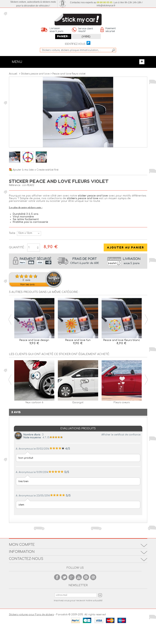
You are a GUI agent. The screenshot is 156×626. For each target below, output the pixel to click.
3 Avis (16, 412)
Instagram (93, 577)
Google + (71, 577)
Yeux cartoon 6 (34, 402)
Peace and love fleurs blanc (121, 340)
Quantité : (17, 247)
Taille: (12, 233)
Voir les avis (27, 284)
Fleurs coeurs (122, 402)
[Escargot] (78, 380)
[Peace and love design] (34, 318)
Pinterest (86, 577)
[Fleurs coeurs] (122, 380)
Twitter (64, 577)
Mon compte (22, 545)
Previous (10, 319)
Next (146, 319)
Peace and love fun (78, 340)
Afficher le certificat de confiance (120, 434)
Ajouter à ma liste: (24, 169)
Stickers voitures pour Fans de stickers (31, 614)
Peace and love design (34, 340)
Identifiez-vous (75, 44)
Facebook (57, 577)
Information (22, 552)
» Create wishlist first (46, 169)
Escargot (77, 402)
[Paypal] (88, 43)
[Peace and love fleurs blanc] (122, 318)
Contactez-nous (26, 559)
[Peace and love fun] (78, 318)
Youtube (79, 577)
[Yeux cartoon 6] (34, 380)
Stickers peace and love (35, 73)
